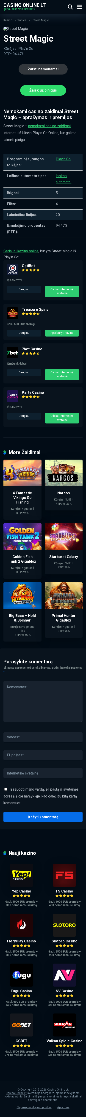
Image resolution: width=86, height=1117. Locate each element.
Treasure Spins (35, 309)
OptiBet (28, 266)
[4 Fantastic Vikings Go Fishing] (22, 485)
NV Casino (64, 991)
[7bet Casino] (12, 357)
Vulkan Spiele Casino (65, 1041)
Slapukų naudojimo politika (34, 1107)
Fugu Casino (21, 991)
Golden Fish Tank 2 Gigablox (22, 559)
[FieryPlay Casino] (21, 935)
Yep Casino (21, 891)
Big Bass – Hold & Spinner (22, 617)
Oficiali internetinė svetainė (61, 291)
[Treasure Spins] (12, 317)
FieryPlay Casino (21, 941)
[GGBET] (21, 1035)
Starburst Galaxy (63, 557)
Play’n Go (63, 159)
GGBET (22, 1041)
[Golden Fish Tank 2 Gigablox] (22, 549)
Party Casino (33, 392)
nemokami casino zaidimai (49, 126)
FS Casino (64, 891)
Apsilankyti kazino (61, 332)
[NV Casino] (64, 985)
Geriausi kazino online (21, 251)
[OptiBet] (12, 274)
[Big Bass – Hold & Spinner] (22, 607)
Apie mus (63, 1107)
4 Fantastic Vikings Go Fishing (22, 497)
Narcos (63, 493)
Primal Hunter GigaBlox (64, 617)
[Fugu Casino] (21, 985)
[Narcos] (64, 485)
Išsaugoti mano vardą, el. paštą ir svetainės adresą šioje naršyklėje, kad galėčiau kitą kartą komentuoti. (41, 796)
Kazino (7, 20)
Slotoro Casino (65, 941)
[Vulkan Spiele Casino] (64, 1035)
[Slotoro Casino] (64, 935)
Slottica (21, 20)
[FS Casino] (64, 885)
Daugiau (24, 289)
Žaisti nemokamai (43, 69)
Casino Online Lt (24, 5)
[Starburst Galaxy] (64, 549)
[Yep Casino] (21, 885)
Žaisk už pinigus (43, 90)
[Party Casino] (12, 400)
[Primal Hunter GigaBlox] (64, 607)
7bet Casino (32, 349)
